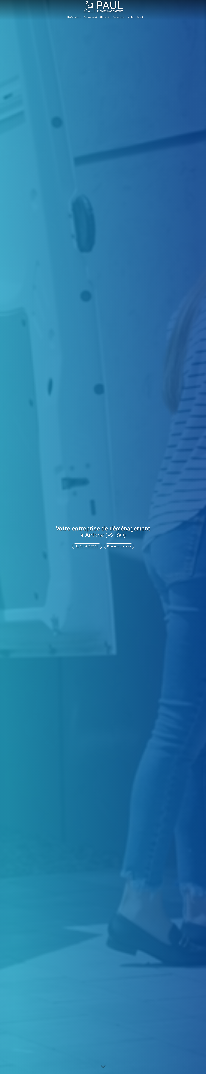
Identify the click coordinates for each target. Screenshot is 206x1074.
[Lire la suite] (103, 1065)
